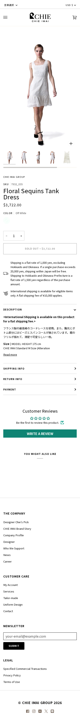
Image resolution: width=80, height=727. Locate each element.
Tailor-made (10, 598)
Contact (8, 611)
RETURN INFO (12, 379)
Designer (9, 542)
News (7, 555)
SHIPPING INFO (13, 368)
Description (12, 309)
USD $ (69, 5)
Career (7, 561)
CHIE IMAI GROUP (14, 176)
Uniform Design (13, 604)
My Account (10, 585)
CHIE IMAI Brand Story (17, 529)
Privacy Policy (12, 675)
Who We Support (13, 548)
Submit (14, 645)
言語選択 (9, 5)
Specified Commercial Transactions (25, 669)
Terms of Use (11, 682)
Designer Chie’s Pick (16, 522)
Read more (10, 354)
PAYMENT (9, 389)
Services (8, 591)
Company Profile (13, 535)
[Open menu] (9, 17)
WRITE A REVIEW (40, 433)
